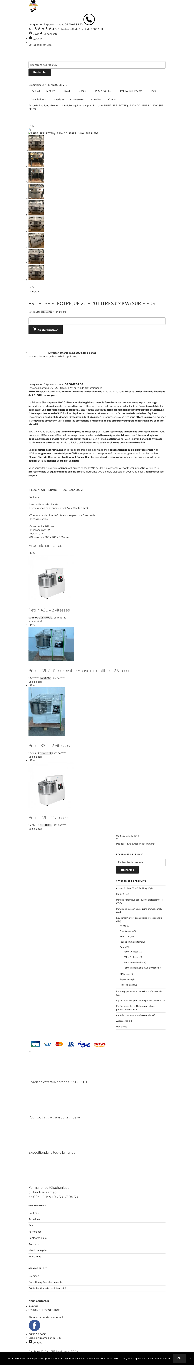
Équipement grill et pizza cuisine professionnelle (139, 917)
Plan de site (34, 1256)
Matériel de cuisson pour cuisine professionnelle (139, 909)
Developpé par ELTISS (67, 1351)
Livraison (33, 1276)
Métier (55, 105)
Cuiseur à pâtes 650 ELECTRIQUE (133, 888)
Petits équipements (131, 91)
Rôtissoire (124, 936)
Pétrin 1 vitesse (131, 951)
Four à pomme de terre (131, 941)
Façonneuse (126, 979)
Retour (34, 291)
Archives (33, 1244)
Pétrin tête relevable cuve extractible (141, 967)
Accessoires (77, 99)
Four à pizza (125, 931)
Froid (67, 91)
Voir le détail (35, 621)
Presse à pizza (127, 984)
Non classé (121, 1026)
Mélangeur (125, 974)
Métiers (50, 91)
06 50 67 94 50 (37, 1334)
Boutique (44, 105)
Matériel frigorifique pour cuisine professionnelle (139, 899)
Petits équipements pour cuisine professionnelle (139, 991)
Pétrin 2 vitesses (131, 957)
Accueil (36, 91)
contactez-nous (132, 468)
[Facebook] (34, 1330)
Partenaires (35, 1231)
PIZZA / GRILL (103, 91)
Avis (30, 1225)
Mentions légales (38, 1250)
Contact (112, 99)
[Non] (190, 1358)
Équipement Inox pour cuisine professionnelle (138, 1000)
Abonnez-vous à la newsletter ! (45, 1317)
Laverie (57, 99)
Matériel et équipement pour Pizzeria (81, 105)
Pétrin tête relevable (133, 962)
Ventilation (38, 99)
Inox (153, 91)
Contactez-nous (37, 1237)
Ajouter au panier (45, 329)
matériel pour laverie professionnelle (133, 1015)
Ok (179, 1358)
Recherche (39, 72)
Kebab (123, 925)
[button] (30, 129)
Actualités (96, 99)
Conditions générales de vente (45, 1282)
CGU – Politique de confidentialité (47, 1288)
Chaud (82, 91)
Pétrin (123, 947)
